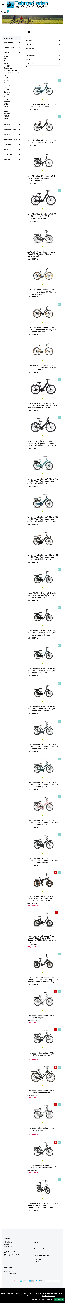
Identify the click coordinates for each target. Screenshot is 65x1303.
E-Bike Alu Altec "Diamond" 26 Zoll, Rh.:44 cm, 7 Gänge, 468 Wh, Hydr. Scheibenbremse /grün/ (41, 595)
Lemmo (6, 94)
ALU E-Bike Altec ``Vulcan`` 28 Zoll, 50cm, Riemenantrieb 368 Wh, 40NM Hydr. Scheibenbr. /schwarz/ (42, 405)
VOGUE (6, 116)
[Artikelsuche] (2, 12)
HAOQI (6, 82)
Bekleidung (8, 149)
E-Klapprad (8, 66)
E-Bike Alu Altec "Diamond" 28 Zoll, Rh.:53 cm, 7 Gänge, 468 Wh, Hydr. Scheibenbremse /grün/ (41, 671)
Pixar (5, 97)
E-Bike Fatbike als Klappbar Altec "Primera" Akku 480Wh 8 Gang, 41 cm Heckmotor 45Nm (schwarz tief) (42, 980)
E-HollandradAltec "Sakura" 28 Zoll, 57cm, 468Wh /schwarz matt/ (41, 1167)
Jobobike (7, 90)
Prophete (7, 102)
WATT (6, 118)
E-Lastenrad (8, 68)
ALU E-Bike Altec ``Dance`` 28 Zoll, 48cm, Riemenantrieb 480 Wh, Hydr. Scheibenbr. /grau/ (41, 292)
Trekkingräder (9, 47)
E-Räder (6, 27)
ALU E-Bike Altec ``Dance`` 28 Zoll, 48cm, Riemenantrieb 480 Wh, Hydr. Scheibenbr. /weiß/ (41, 367)
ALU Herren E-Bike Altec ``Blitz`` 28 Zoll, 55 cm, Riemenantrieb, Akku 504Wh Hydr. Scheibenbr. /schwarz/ (42, 443)
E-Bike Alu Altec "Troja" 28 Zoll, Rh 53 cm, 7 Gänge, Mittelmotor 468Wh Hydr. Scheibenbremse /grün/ (43, 785)
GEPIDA (6, 80)
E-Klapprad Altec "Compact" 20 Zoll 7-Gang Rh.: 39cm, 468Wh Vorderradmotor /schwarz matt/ (42, 1205)
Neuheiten (7, 159)
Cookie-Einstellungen (37, 1300)
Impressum (37, 1259)
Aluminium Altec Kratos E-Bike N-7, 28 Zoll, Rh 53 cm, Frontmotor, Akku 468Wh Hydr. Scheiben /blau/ (42, 481)
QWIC (6, 104)
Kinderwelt (7, 134)
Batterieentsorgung (10, 1273)
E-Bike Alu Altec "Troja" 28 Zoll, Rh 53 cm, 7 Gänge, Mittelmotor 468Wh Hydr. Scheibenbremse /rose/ (43, 822)
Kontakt (36, 1261)
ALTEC (11, 27)
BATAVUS (7, 58)
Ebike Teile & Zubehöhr (12, 73)
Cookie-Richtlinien (48, 1296)
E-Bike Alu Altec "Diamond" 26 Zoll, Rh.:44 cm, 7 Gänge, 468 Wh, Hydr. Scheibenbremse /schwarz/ (41, 633)
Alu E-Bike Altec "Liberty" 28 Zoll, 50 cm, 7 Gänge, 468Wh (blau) (41, 105)
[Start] (2, 27)
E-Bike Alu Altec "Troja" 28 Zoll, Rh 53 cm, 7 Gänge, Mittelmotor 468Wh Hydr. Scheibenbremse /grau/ (43, 747)
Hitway (6, 87)
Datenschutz (8, 1271)
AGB (35, 1263)
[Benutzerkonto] (5, 12)
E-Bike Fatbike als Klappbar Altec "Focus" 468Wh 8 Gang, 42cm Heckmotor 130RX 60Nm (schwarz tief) (41, 939)
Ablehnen (49, 1300)
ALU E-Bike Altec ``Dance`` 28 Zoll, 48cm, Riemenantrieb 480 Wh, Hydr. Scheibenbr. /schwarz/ (41, 330)
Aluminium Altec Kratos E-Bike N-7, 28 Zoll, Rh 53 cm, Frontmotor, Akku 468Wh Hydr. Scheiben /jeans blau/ (42, 519)
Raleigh (6, 106)
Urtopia (6, 111)
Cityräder (7, 124)
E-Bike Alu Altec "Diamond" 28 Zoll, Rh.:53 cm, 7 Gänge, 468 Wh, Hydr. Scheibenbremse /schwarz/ (41, 709)
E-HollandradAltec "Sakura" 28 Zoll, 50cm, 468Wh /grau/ (41, 1017)
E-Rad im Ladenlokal (11, 71)
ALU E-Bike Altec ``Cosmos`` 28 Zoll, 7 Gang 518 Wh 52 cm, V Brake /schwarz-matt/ (42, 254)
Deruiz (6, 61)
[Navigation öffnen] (3, 4)
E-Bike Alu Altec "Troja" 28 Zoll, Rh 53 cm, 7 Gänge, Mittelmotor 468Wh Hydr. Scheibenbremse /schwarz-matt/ (43, 860)
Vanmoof (7, 114)
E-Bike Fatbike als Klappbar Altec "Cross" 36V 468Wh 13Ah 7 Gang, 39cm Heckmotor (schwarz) (40, 898)
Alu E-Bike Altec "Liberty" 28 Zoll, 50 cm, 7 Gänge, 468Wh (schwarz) (41, 141)
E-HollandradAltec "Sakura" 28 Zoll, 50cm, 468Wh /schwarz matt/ (41, 1054)
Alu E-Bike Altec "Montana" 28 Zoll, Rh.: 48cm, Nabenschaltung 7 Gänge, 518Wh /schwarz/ (42, 178)
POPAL (6, 99)
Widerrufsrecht (8, 1276)
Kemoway (7, 92)
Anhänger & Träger (10, 139)
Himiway (7, 85)
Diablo (6, 63)
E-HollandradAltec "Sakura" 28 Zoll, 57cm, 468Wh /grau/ (41, 1129)
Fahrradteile (8, 144)
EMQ (5, 75)
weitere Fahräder (10, 129)
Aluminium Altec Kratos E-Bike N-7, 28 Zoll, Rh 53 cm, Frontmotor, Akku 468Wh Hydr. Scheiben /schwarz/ (42, 557)
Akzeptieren (59, 1300)
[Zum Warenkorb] (8, 12)
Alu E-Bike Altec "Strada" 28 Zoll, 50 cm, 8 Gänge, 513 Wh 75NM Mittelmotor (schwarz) (41, 216)
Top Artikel (8, 154)
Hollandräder (8, 42)
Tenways (7, 109)
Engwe (6, 78)
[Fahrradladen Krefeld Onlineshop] (28, 5)
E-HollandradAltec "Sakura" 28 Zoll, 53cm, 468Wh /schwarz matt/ (41, 1092)
